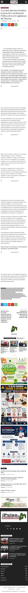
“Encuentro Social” (10, 288)
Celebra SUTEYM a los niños (8, 490)
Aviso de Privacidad (21, 587)
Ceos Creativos (22, 591)
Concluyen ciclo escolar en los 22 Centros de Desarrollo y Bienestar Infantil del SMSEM (13, 350)
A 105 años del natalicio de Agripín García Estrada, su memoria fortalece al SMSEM (23, 349)
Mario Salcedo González (6, 296)
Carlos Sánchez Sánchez (6, 289)
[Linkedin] (14, 528)
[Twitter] (17, 528)
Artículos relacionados (10, 338)
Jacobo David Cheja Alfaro (17, 290)
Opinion (2, 573)
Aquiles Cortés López (19, 288)
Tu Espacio (3, 577)
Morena (13, 296)
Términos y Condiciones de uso (9, 587)
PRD (11, 297)
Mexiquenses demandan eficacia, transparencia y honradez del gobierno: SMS (22, 314)
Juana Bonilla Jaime (18, 293)
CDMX (2, 575)
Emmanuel (4, 20)
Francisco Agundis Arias (6, 290)
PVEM (19, 297)
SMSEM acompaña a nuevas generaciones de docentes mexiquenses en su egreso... (16, 540)
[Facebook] (8, 528)
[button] (25, 2)
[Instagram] (11, 528)
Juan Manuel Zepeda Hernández (7, 293)
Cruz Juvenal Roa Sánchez (17, 289)
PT (16, 297)
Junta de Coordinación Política (7, 294)
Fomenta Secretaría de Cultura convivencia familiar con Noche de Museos (12, 478)
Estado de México (7, 5)
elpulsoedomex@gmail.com (17, 525)
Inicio (2, 5)
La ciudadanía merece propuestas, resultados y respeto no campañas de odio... (18, 547)
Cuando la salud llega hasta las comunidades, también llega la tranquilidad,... (17, 555)
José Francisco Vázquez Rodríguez (8, 292)
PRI (13, 297)
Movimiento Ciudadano (21, 296)
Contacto (18, 589)
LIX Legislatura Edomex (19, 294)
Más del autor (20, 338)
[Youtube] (20, 528)
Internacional (3, 580)
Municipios (3, 568)
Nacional (2, 571)
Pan (8, 297)
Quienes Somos (11, 589)
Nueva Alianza (4, 297)
